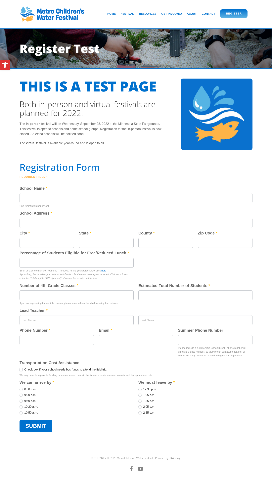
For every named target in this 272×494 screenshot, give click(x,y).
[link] (5, 65)
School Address (36, 213)
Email (105, 330)
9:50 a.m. (29, 401)
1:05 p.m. (148, 395)
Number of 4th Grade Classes (49, 285)
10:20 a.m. (30, 406)
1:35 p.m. (148, 401)
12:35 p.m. (149, 389)
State (85, 233)
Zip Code (207, 233)
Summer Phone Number (200, 330)
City (25, 233)
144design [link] (175, 458)
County (146, 233)
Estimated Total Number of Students (174, 285)
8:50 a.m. (29, 389)
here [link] (103, 270)
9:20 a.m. (29, 395)
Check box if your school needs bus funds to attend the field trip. (65, 369)
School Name (33, 188)
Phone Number (35, 330)
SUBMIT (35, 426)
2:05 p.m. (148, 406)
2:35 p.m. (148, 412)
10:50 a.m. (30, 412)
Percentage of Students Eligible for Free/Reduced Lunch (74, 253)
